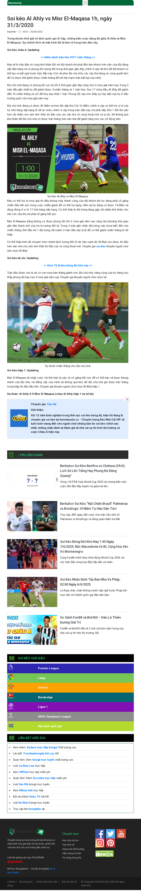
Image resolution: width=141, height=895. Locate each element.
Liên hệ (12, 881)
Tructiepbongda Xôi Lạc (39, 753)
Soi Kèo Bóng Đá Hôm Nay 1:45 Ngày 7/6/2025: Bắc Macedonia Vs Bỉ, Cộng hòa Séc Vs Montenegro (94, 546)
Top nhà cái (68, 844)
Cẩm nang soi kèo (71, 853)
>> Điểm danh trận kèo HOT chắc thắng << (68, 57)
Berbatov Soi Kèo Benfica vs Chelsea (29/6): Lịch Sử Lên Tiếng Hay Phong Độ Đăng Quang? (92, 471)
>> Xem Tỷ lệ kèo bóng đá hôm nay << (68, 265)
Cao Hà (51, 404)
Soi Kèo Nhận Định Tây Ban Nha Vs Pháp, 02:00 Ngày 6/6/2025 (90, 581)
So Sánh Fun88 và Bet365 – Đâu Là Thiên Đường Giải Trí (90, 619)
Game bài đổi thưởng (73, 849)
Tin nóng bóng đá (71, 857)
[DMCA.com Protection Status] (104, 853)
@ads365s (15, 861)
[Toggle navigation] (85, 3)
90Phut (24, 772)
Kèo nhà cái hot (70, 840)
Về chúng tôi (26, 881)
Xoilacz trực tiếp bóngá (42, 747)
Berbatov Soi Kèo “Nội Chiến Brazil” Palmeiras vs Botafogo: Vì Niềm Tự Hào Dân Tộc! (94, 506)
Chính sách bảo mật (48, 881)
